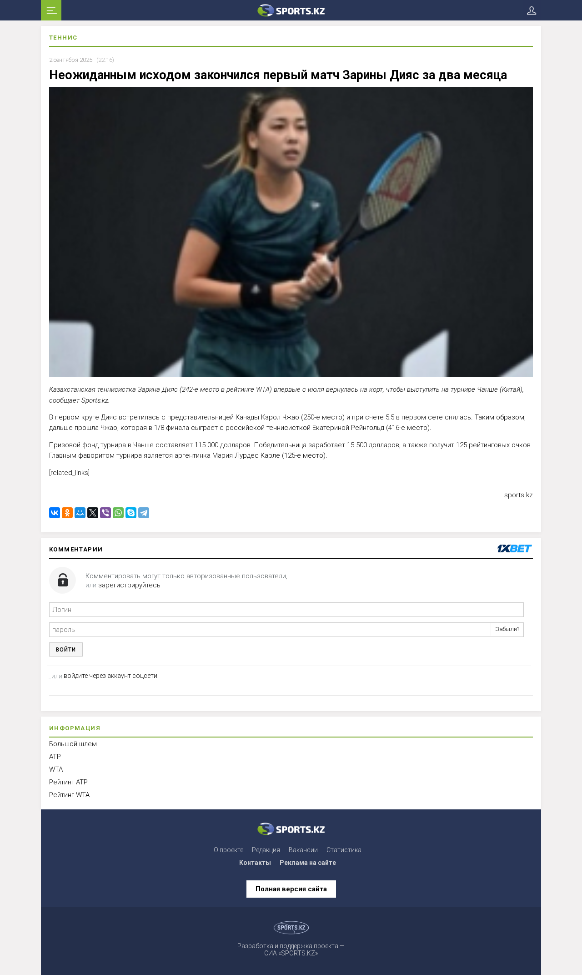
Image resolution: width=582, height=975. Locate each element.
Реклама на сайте (308, 862)
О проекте (228, 850)
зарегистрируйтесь (129, 585)
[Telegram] (143, 512)
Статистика (343, 850)
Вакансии (303, 850)
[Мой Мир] (80, 512)
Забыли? (507, 629)
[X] (92, 512)
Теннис (63, 37)
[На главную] (291, 10)
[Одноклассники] (67, 512)
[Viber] (105, 512)
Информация (74, 728)
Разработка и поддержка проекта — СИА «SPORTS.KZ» (291, 949)
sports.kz (518, 495)
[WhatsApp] (118, 512)
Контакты (255, 862)
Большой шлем (73, 744)
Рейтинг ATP (68, 782)
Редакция (266, 850)
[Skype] (130, 512)
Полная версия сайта (291, 889)
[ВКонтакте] (54, 512)
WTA (56, 769)
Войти (66, 650)
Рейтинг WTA (69, 795)
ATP (55, 757)
